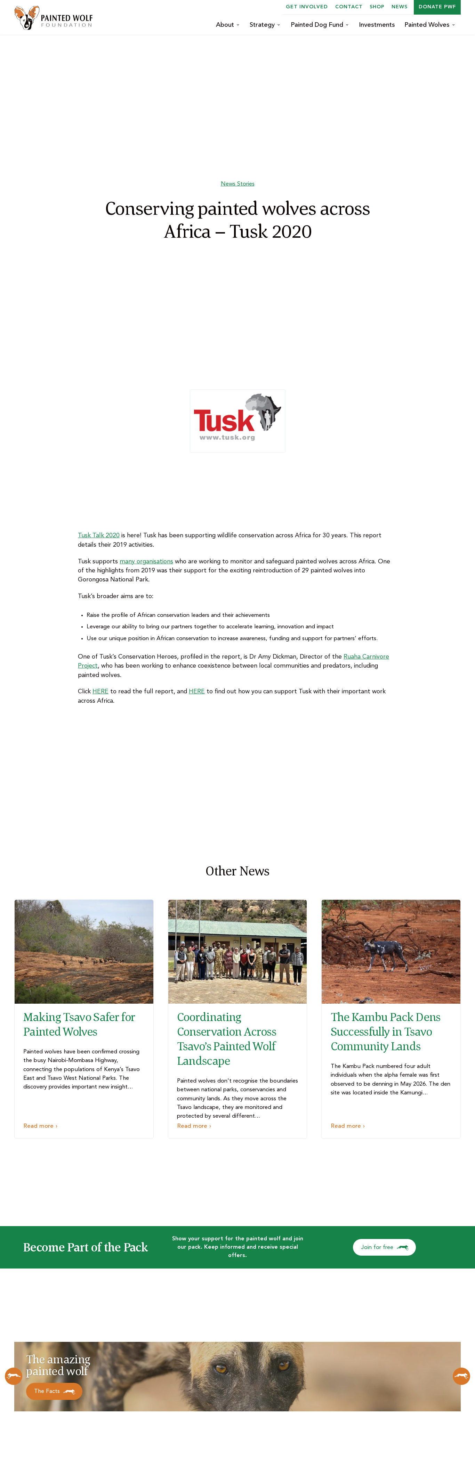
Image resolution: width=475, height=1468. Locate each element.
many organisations (146, 562)
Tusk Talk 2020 (99, 536)
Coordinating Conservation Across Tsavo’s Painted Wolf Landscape (226, 1039)
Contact (349, 7)
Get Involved (307, 7)
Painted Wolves (427, 25)
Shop (377, 7)
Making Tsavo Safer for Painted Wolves (79, 1024)
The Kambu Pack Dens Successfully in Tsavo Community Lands (386, 1031)
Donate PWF (437, 7)
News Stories (238, 184)
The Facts (47, 1392)
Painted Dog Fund (317, 25)
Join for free (377, 1247)
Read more (38, 1126)
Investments (377, 25)
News (400, 7)
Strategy (262, 25)
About (225, 25)
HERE (100, 692)
